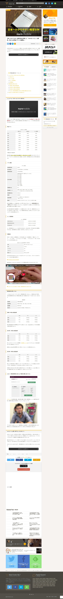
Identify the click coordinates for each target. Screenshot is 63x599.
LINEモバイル (47, 581)
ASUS (54, 585)
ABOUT (50, 596)
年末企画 (51, 585)
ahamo (34, 584)
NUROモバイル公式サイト (23, 54)
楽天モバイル (37, 578)
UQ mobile (44, 578)
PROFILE (52, 596)
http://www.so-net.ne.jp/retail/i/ (13, 259)
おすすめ (41, 581)
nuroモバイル (51, 578)
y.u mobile (48, 585)
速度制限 (44, 581)
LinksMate (34, 581)
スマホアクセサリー (39, 585)
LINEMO (51, 581)
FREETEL (47, 584)
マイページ (9, 399)
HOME (47, 596)
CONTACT (55, 596)
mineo (41, 578)
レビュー (34, 578)
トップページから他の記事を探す (24, 469)
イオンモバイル (37, 584)
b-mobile (37, 581)
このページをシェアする (50, 127)
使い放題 (44, 584)
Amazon (54, 581)
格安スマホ (53, 584)
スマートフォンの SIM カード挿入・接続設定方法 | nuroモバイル (19, 286)
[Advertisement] (23, 66)
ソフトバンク (44, 585)
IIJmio (54, 578)
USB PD (41, 584)
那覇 (50, 584)
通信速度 (47, 578)
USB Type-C (34, 585)
